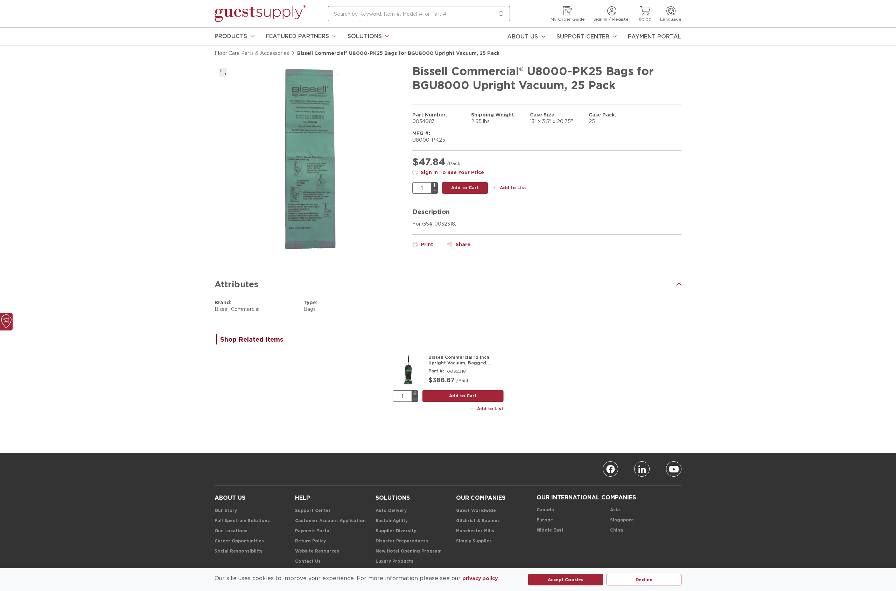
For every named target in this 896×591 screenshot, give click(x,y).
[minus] (435, 191)
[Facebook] (610, 469)
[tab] (255, 339)
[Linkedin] (642, 469)
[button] (234, 36)
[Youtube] (673, 469)
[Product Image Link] (408, 370)
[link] (234, 36)
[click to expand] (223, 72)
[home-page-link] (260, 13)
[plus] (435, 185)
